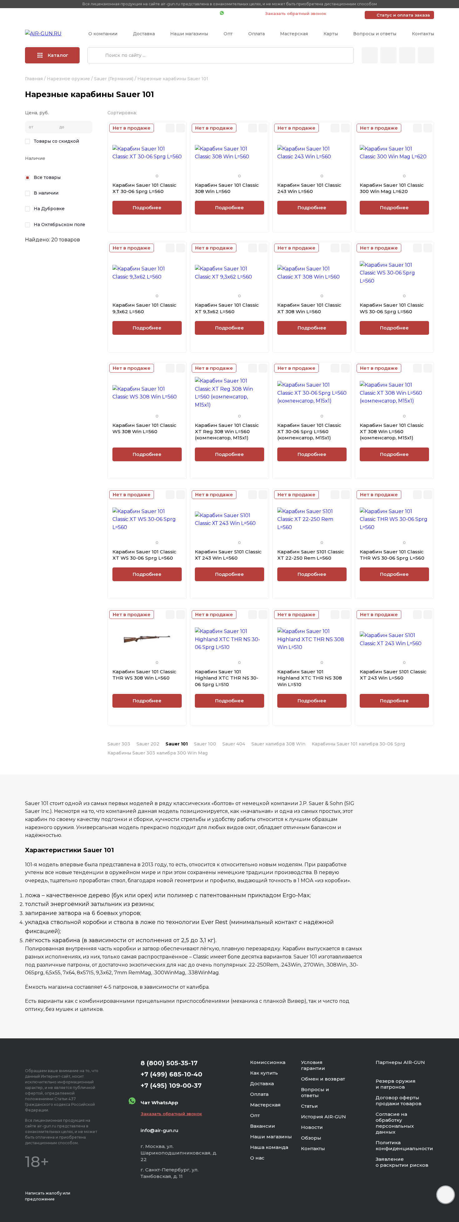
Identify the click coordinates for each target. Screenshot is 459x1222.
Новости (312, 1127)
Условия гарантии (313, 1065)
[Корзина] (426, 55)
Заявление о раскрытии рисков (402, 1162)
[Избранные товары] (407, 55)
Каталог (58, 55)
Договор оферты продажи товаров (399, 1100)
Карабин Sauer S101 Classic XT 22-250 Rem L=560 (310, 555)
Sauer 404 (233, 744)
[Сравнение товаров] (388, 55)
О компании (102, 34)
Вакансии (262, 1126)
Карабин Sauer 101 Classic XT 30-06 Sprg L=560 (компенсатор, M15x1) (309, 431)
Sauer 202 (147, 744)
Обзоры (311, 1138)
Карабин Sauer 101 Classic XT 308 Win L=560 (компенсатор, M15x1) (392, 431)
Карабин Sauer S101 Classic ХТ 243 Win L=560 (228, 555)
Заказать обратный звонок (295, 13)
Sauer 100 (205, 744)
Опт (228, 34)
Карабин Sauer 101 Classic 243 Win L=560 (309, 188)
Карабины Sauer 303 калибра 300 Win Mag (157, 753)
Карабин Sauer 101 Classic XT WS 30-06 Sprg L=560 (144, 555)
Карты (330, 34)
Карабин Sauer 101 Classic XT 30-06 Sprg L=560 (144, 188)
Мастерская (294, 34)
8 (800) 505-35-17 (169, 1063)
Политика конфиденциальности (404, 1145)
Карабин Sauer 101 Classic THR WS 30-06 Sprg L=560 (392, 555)
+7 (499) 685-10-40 (125, 13)
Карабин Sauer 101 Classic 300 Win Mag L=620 (392, 188)
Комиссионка (267, 1062)
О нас (257, 1158)
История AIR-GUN (323, 1117)
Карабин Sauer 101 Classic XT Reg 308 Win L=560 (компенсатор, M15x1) (227, 431)
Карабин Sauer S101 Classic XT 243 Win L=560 (393, 675)
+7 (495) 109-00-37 (187, 13)
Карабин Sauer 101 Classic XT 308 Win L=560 (309, 308)
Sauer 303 (118, 744)
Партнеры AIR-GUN (400, 1062)
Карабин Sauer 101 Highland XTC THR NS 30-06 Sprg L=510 (226, 678)
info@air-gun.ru (159, 1130)
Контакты (423, 34)
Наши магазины (189, 34)
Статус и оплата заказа (403, 14)
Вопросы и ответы (374, 34)
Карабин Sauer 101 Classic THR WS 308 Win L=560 (144, 675)
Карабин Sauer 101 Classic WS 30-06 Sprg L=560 (392, 308)
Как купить (264, 1073)
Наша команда (269, 1147)
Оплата (256, 34)
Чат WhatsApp (241, 13)
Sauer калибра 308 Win (278, 744)
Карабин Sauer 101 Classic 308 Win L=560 (227, 188)
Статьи (309, 1106)
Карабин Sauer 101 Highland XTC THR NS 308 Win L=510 (309, 678)
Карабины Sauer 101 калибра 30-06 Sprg (358, 744)
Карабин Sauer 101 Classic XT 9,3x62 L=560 (227, 308)
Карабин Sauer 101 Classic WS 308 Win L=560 (144, 428)
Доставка (144, 34)
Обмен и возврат (323, 1079)
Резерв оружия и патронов (396, 1084)
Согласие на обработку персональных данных (395, 1123)
